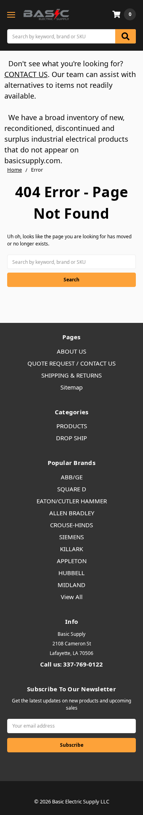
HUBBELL (71, 573)
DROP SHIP (71, 438)
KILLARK (71, 549)
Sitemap (71, 387)
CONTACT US (26, 74)
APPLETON (72, 561)
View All (72, 597)
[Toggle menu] (11, 15)
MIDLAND (71, 585)
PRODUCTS (71, 426)
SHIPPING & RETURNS (71, 375)
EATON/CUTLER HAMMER (72, 501)
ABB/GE (72, 477)
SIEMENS (71, 537)
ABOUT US (71, 351)
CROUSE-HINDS (71, 525)
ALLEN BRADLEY (71, 513)
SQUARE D (71, 489)
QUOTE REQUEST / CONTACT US (71, 363)
